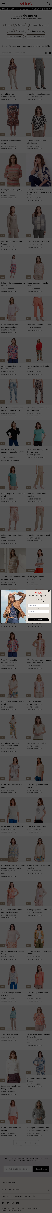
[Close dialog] (49, 591)
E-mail (29, 603)
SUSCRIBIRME (38, 620)
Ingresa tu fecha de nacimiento (35, 609)
